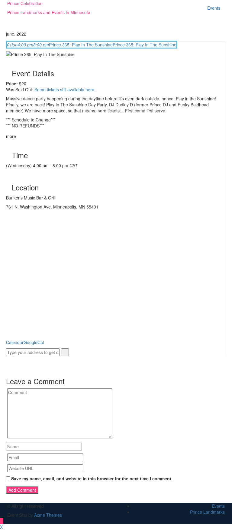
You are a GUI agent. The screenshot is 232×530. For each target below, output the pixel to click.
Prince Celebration (25, 3)
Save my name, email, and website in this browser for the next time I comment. (91, 478)
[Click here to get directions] (65, 352)
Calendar (15, 342)
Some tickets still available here (64, 89)
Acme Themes (48, 515)
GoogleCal (34, 342)
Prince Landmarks (207, 512)
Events (213, 8)
